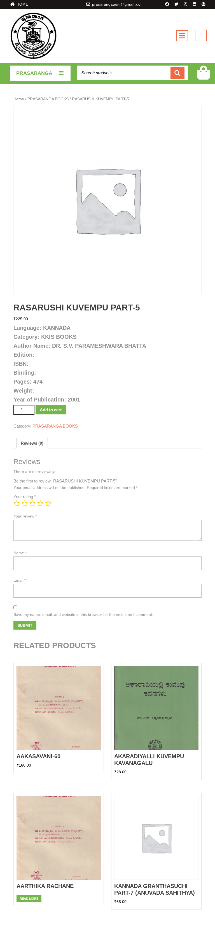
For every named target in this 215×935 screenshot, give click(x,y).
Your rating (24, 496)
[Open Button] (182, 35)
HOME (23, 4)
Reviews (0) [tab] (32, 443)
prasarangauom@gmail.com (118, 4)
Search (177, 73)
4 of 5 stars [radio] (40, 503)
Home (18, 99)
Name (20, 553)
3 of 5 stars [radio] (32, 503)
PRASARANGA (34, 73)
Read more (29, 898)
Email (19, 580)
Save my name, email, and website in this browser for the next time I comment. (83, 614)
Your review (25, 516)
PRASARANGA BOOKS (48, 99)
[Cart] (203, 76)
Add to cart (51, 409)
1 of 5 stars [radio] (16, 503)
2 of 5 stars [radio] (24, 503)
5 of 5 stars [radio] (48, 503)
